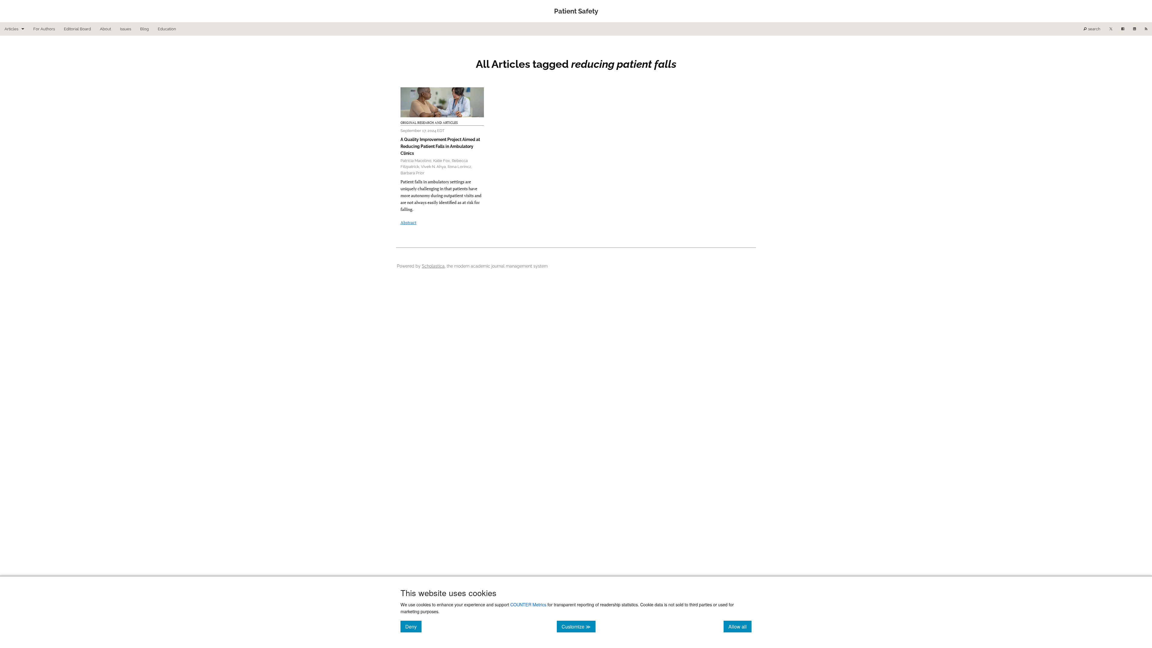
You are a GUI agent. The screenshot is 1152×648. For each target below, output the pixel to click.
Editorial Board (77, 29)
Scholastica (433, 265)
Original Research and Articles (429, 123)
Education (167, 29)
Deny (413, 626)
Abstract (408, 222)
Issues (125, 29)
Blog (144, 29)
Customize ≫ (579, 626)
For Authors (44, 29)
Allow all (740, 626)
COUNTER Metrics (528, 604)
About (105, 29)
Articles (11, 29)
